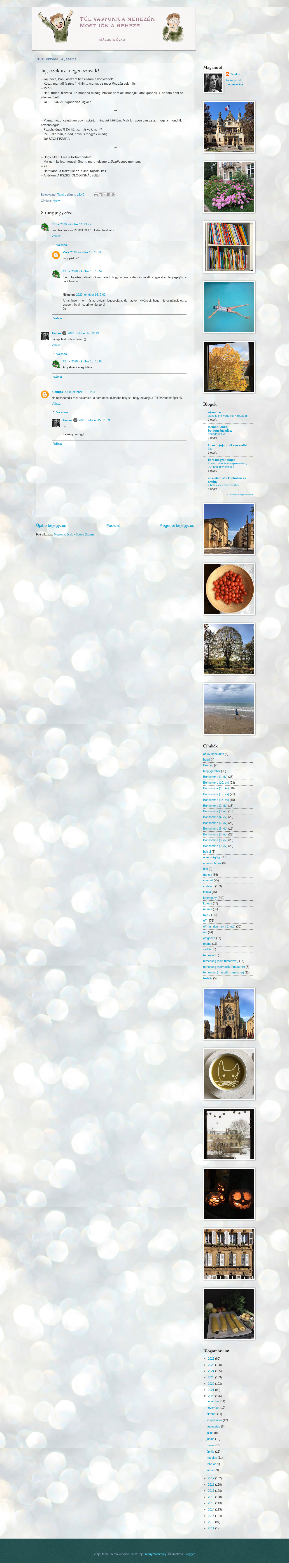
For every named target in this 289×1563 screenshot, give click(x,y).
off (205, 920)
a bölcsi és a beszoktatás (223, 485)
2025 (211, 1365)
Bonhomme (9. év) (215, 846)
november (213, 1407)
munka (207, 909)
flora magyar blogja (221, 460)
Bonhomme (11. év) (216, 788)
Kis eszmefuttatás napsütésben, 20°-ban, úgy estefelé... (227, 465)
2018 (211, 1484)
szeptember (215, 1420)
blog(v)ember (211, 771)
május (211, 1445)
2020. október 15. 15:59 (86, 271)
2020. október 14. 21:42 (75, 224)
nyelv (56, 200)
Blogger (189, 1554)
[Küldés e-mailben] (96, 195)
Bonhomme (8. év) (215, 840)
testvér (207, 978)
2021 (211, 1390)
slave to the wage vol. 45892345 (228, 415)
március (212, 1457)
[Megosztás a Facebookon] (109, 195)
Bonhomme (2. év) (215, 805)
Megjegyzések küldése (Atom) (74, 534)
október (212, 1414)
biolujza (57, 392)
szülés (207, 949)
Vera (66, 252)
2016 (211, 1497)
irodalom (208, 886)
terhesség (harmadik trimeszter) (224, 966)
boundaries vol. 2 (218, 434)
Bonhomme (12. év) (216, 794)
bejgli (206, 759)
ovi (205, 932)
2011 (211, 1528)
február (212, 1464)
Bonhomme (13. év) (216, 800)
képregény (210, 897)
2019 (211, 1478)
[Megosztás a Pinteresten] (113, 195)
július (210, 1433)
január (211, 1470)
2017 (211, 1490)
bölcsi (207, 851)
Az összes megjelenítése (240, 494)
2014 (211, 1509)
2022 (211, 1383)
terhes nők (210, 955)
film (205, 869)
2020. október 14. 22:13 (83, 333)
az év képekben (213, 754)
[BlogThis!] (100, 195)
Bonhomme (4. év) (215, 817)
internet (208, 880)
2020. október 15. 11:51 (79, 392)
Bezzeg (208, 765)
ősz (210, 448)
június (211, 1439)
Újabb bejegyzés (51, 525)
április (211, 1451)
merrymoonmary (155, 1554)
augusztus (214, 1426)
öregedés (209, 938)
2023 (211, 1377)
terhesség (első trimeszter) (220, 961)
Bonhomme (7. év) (215, 834)
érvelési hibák (212, 863)
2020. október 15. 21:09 (94, 420)
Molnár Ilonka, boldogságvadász (220, 428)
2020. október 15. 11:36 (85, 252)
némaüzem (215, 412)
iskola (207, 892)
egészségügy (212, 857)
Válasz (56, 236)
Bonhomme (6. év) (215, 828)
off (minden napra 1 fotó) (219, 926)
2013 (211, 1516)
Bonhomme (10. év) (216, 782)
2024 (211, 1371)
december (213, 1401)
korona (207, 903)
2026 (211, 1358)
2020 (211, 1396)
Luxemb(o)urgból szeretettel (227, 445)
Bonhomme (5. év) (215, 823)
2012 (211, 1522)
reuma (207, 943)
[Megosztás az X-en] (104, 195)
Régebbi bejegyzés (177, 525)
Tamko (56, 333)
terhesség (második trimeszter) (223, 972)
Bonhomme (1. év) (215, 776)
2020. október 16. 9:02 (90, 294)
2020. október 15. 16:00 (86, 361)
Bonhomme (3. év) (215, 811)
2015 (211, 1503)
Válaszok (62, 244)
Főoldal (113, 525)
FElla (55, 224)
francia (207, 874)
